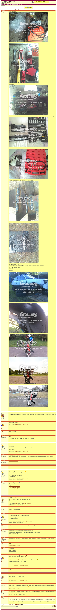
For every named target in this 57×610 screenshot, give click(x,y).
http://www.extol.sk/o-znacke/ (11, 574)
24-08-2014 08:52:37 (3, 10)
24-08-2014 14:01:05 (3, 421)
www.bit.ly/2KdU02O (26, 424)
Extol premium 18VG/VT (16, 559)
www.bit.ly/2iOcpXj (22, 424)
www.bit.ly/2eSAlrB (30, 503)
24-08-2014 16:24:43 (3, 430)
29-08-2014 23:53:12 (3, 542)
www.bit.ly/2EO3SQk (25, 503)
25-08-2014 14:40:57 (3, 435)
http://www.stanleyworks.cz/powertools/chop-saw (13, 461)
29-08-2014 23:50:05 (3, 537)
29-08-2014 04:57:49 (3, 454)
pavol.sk (2, 538)
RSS (21, 4)
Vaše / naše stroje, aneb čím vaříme (17, 9)
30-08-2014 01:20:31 (3, 547)
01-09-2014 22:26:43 (3, 596)
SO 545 (2, 431)
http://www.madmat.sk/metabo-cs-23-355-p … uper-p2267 (14, 486)
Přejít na (2, 605)
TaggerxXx (2, 11)
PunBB (55, 606)
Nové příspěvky (7, 4)
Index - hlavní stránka (3, 4)
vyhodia (26, 555)
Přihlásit (15, 4)
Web (1, 428)
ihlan (1, 422)
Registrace (13, 4)
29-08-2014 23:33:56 (3, 529)
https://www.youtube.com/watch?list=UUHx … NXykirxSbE (14, 440)
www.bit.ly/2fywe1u (15, 503)
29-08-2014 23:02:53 (3, 524)
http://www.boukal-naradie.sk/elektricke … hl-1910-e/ (14, 557)
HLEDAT (10, 4)
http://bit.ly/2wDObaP (16, 424)
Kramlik (2, 525)
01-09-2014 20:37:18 (3, 590)
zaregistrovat (9, 2)
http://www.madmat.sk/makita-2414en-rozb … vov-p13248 (14, 487)
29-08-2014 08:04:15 (3, 481)
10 (4, 9)
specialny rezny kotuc (17, 500)
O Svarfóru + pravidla (18, 4)
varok (1, 591)
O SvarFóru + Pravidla (54, 605)
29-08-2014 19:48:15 (3, 513)
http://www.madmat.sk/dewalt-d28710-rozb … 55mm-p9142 (14, 488)
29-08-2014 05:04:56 (3, 460)
